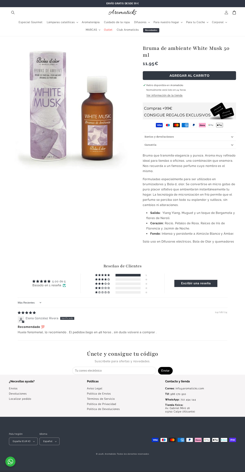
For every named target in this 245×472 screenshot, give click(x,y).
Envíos (13, 388)
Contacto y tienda (177, 381)
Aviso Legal (94, 388)
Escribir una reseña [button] (196, 283)
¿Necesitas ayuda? (22, 381)
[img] (27, 312)
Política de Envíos (99, 393)
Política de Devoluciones (103, 409)
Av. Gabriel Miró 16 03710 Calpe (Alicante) (180, 408)
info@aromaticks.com (184, 388)
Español (48, 441)
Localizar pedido (20, 398)
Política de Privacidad (101, 404)
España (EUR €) (21, 441)
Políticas (93, 381)
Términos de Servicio (101, 398)
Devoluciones (18, 393)
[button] (13, 12)
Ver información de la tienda (164, 95)
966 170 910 (175, 394)
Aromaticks (110, 454)
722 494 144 (180, 399)
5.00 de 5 (59, 281)
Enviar (165, 370)
